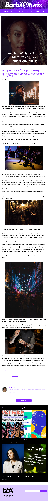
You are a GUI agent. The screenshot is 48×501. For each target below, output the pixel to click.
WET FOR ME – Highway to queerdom (11, 442)
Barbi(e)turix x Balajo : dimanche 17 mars (34, 442)
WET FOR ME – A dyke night (31, 476)
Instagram (9, 370)
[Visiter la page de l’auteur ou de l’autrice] (4, 389)
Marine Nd (5, 479)
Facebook (14, 370)
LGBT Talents (15, 376)
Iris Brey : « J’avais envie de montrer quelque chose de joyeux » (11, 477)
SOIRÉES (31, 474)
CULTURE (24, 50)
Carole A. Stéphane (14, 388)
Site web (4, 370)
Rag (4, 443)
